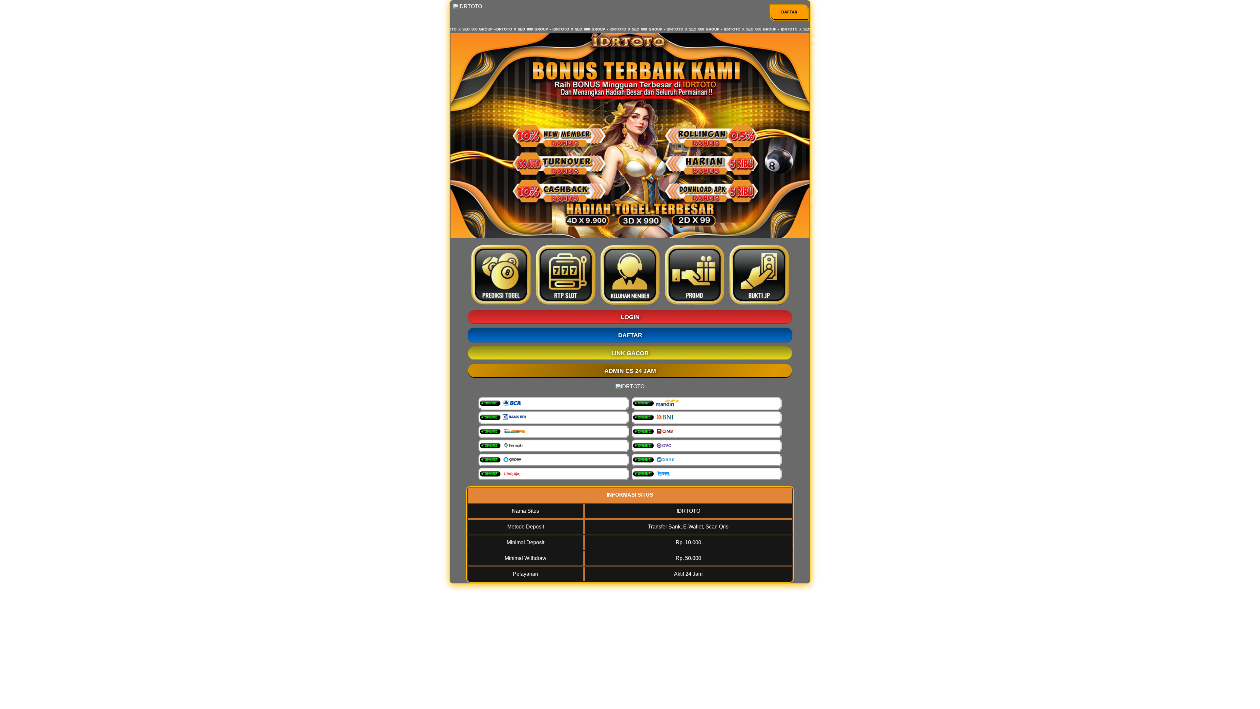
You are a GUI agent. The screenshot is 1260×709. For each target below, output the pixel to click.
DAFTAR (789, 12)
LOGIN (630, 317)
